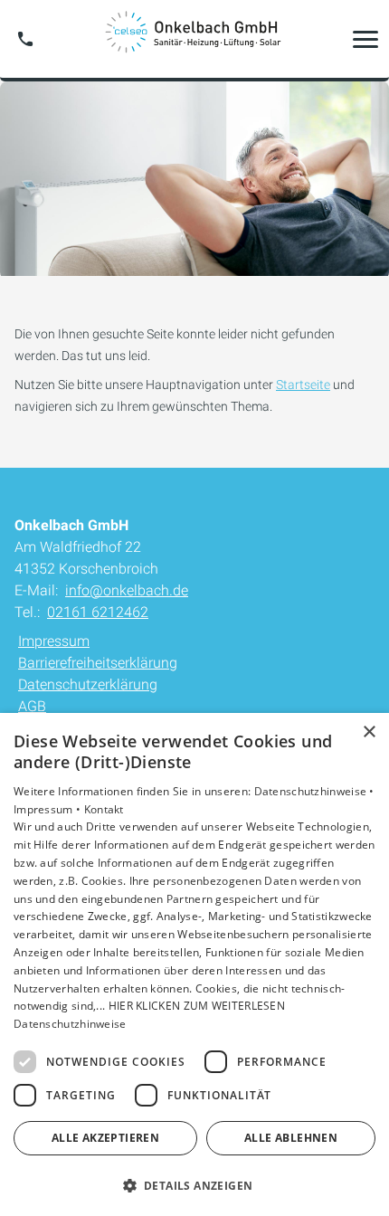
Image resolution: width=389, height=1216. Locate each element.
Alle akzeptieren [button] (105, 1137)
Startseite (303, 384)
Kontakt (104, 809)
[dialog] (194, 964)
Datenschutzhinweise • (314, 791)
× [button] (368, 732)
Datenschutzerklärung (87, 684)
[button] (365, 39)
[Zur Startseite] (194, 39)
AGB (32, 706)
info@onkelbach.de (126, 590)
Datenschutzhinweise (70, 1023)
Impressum (54, 641)
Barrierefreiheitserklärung (97, 662)
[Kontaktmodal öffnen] (25, 39)
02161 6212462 (97, 612)
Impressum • (49, 809)
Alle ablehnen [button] (290, 1137)
